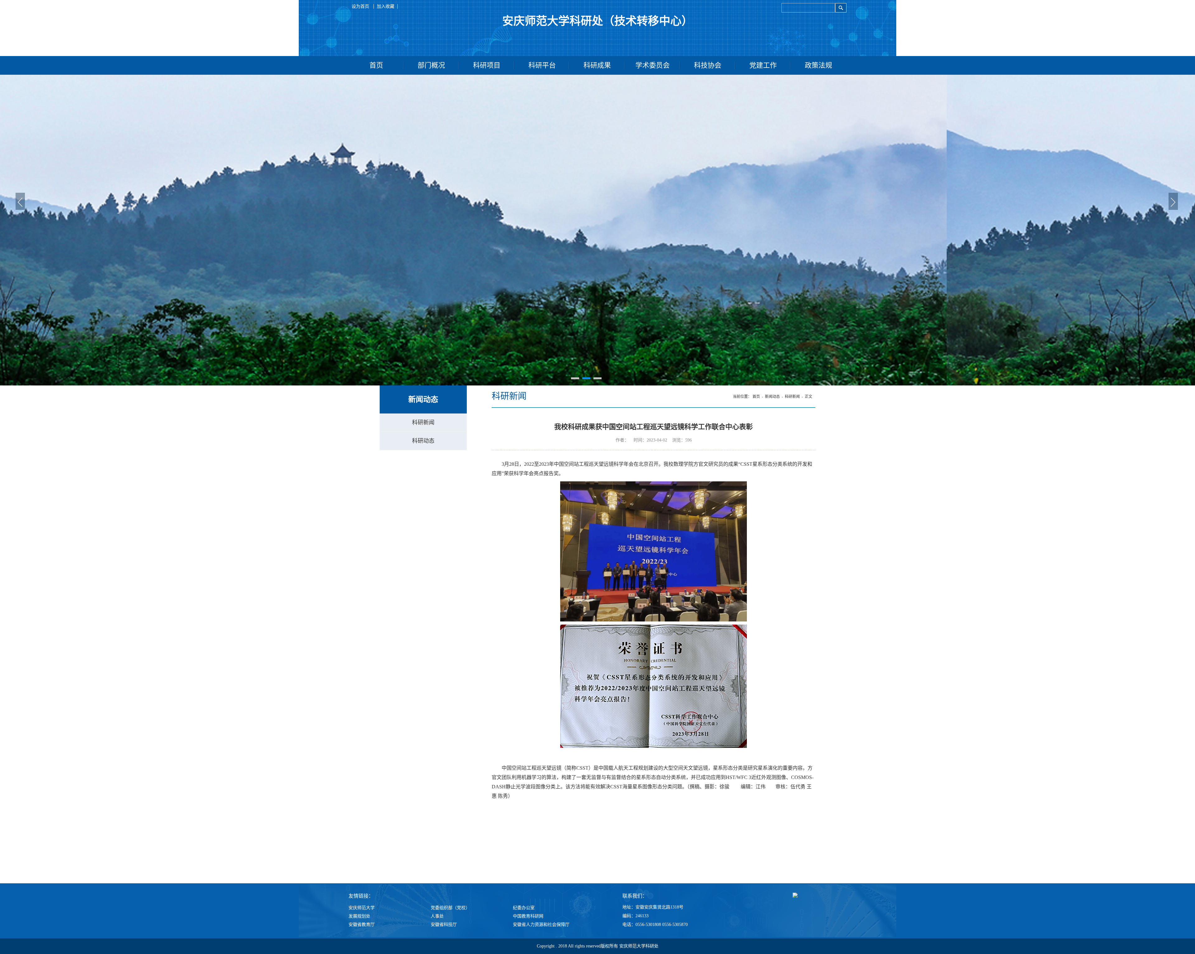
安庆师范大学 (362, 907)
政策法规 (818, 65)
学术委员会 (652, 65)
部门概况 (431, 65)
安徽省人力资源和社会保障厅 (541, 924)
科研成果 (597, 65)
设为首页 (361, 6)
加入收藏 (385, 6)
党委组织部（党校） (450, 907)
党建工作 (763, 65)
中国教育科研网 (528, 916)
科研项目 (486, 65)
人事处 (437, 916)
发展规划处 (359, 916)
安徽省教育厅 (362, 924)
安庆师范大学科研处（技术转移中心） (597, 21)
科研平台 (542, 65)
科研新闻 (423, 422)
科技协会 (707, 65)
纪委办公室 (524, 907)
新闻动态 (772, 396)
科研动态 (423, 441)
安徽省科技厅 (444, 924)
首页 (376, 65)
